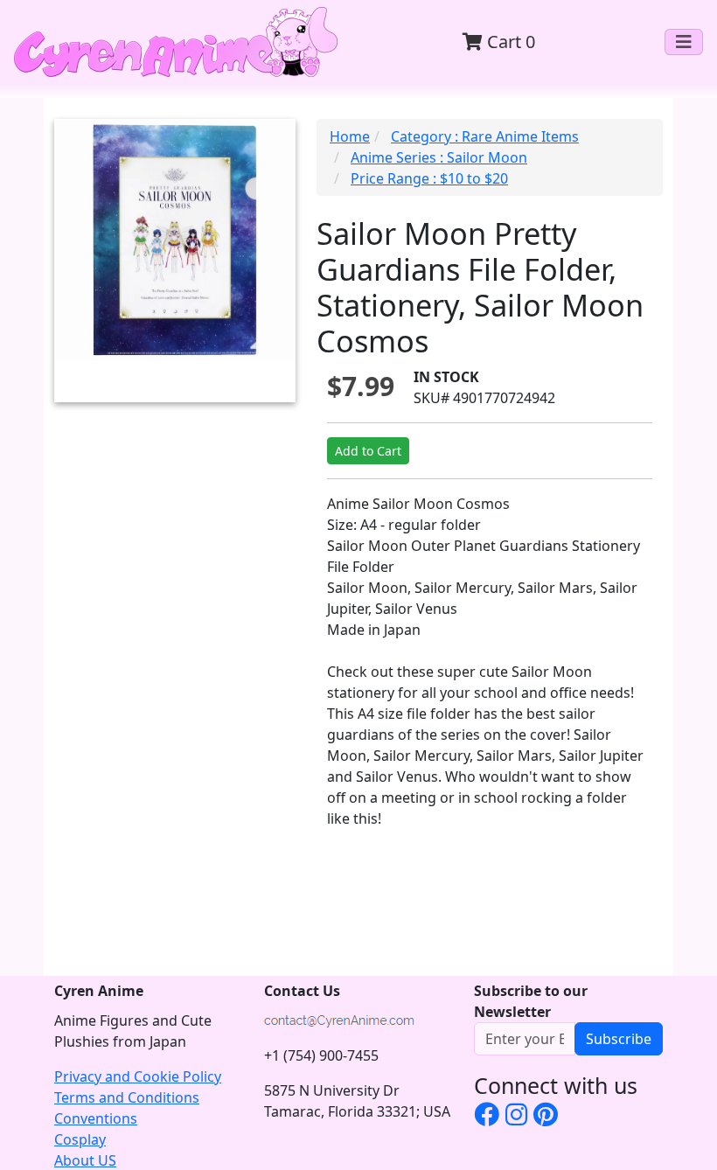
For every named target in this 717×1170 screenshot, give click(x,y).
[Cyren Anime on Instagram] (516, 1114)
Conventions (95, 1118)
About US (85, 1160)
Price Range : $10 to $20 (429, 178)
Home (350, 136)
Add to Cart (368, 450)
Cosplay (80, 1139)
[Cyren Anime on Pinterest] (545, 1114)
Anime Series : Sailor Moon (439, 157)
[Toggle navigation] (684, 42)
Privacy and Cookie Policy (137, 1076)
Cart (509, 41)
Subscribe (618, 1038)
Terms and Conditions (126, 1097)
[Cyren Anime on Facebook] (486, 1114)
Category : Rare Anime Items (485, 136)
